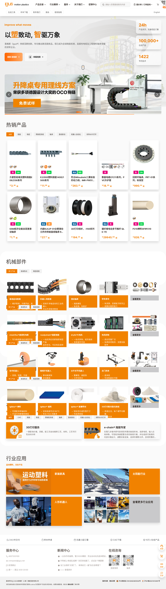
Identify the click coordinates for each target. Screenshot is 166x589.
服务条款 (105, 581)
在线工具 (11, 12)
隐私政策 (71, 584)
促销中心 (93, 4)
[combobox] (114, 4)
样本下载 (24, 12)
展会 (47, 12)
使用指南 (58, 12)
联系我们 (36, 12)
